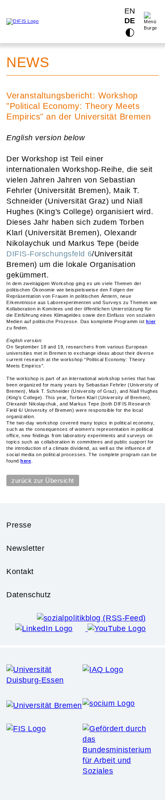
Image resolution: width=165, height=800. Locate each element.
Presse (18, 525)
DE (129, 21)
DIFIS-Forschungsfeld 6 (49, 254)
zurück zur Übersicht (42, 480)
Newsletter (25, 548)
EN (129, 11)
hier (150, 321)
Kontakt (20, 571)
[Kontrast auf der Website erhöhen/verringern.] (130, 32)
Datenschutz (28, 594)
